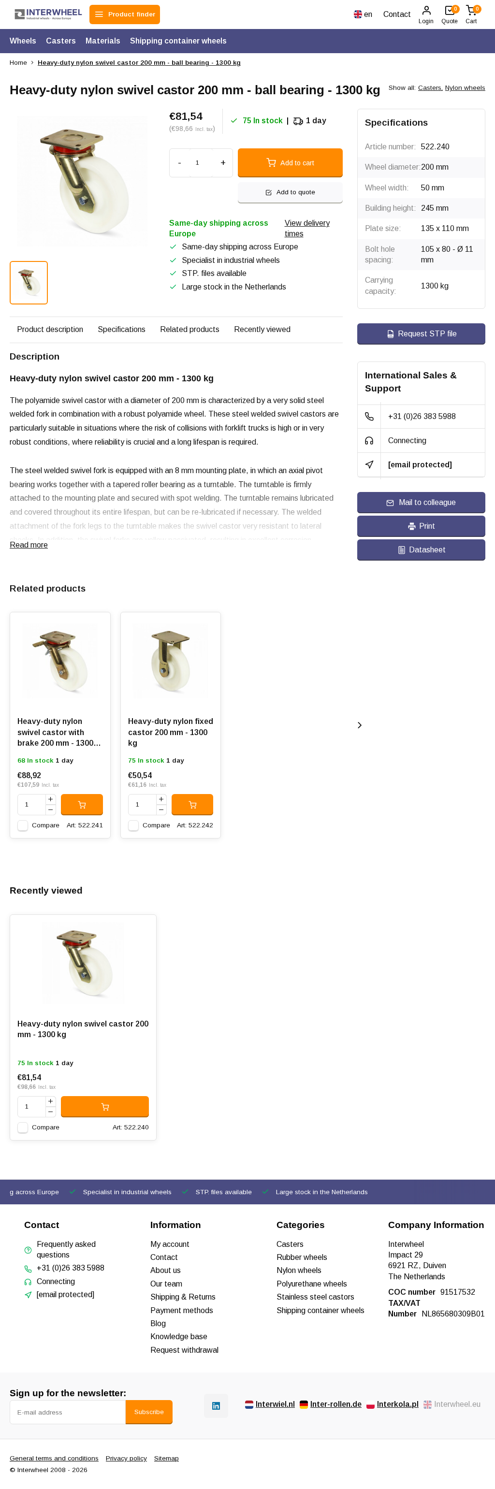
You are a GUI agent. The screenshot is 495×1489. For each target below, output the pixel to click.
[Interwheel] (48, 14)
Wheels (23, 41)
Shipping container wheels (178, 41)
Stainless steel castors (315, 1297)
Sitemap (166, 1458)
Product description (50, 329)
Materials (103, 41)
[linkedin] (216, 1406)
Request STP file (427, 334)
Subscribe (149, 1412)
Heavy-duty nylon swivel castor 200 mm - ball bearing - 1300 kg (139, 62)
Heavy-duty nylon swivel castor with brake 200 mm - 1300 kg (55, 734)
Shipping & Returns (183, 1297)
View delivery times (307, 228)
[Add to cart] (82, 804)
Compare (45, 825)
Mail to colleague (427, 502)
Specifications (122, 329)
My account (169, 1244)
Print (427, 526)
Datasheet (427, 550)
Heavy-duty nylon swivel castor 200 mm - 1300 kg (82, 1029)
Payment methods (181, 1310)
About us (165, 1270)
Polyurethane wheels (312, 1284)
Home (18, 62)
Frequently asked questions (66, 1249)
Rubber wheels (302, 1257)
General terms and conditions (54, 1458)
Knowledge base (178, 1336)
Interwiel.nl (275, 1404)
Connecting (407, 440)
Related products (189, 329)
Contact (397, 14)
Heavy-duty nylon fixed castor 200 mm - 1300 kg (170, 732)
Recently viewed (262, 329)
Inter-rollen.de (336, 1404)
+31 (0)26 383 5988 (422, 416)
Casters (61, 41)
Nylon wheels (465, 87)
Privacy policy (126, 1458)
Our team (166, 1284)
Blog (158, 1323)
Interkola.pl (398, 1404)
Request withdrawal (184, 1350)
